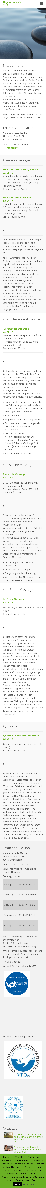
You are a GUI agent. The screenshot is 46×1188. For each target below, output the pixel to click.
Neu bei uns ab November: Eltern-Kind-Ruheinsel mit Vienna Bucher (27, 1149)
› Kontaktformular (12, 148)
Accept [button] (17, 1184)
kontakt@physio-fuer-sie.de (21, 869)
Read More (28, 1184)
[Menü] (41, 4)
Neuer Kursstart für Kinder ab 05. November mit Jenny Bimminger (28, 1137)
